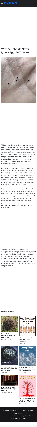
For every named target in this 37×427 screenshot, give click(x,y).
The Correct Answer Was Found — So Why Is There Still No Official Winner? (27, 400)
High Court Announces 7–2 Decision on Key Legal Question (9, 388)
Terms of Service (29, 416)
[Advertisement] (18, 26)
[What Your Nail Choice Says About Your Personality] (27, 326)
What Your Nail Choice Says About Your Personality (26, 339)
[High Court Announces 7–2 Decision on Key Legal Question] (9, 380)
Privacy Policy (20, 416)
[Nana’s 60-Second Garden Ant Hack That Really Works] (9, 324)
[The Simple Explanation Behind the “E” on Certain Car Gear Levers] (9, 355)
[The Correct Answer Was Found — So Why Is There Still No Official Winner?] (27, 386)
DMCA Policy (22, 418)
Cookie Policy (14, 418)
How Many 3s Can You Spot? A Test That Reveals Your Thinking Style (27, 369)
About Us (5, 416)
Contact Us (12, 416)
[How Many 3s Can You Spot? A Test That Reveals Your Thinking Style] (27, 356)
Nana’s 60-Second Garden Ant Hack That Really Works (8, 335)
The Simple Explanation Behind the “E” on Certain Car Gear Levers (9, 368)
